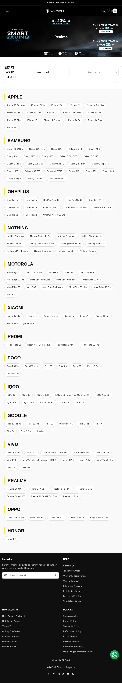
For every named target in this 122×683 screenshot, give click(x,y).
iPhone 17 (75, 105)
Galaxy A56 (94, 149)
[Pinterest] (49, 674)
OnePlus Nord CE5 (52, 200)
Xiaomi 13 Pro (102, 316)
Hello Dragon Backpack (13, 616)
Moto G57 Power (34, 272)
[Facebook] (54, 674)
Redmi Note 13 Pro (66, 345)
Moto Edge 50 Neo (92, 280)
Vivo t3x (26, 467)
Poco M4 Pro (13, 373)
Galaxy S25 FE (75, 149)
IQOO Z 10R (43, 395)
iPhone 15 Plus (14, 120)
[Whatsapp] (73, 674)
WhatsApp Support (72, 601)
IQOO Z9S (29, 402)
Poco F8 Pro (13, 366)
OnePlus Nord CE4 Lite (76, 207)
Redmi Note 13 (14, 345)
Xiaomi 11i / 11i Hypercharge (20, 323)
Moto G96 (69, 272)
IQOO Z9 (64, 402)
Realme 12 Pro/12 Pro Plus (44, 496)
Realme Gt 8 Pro (15, 489)
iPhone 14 (11, 127)
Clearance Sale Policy (73, 646)
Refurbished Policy (72, 631)
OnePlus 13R (13, 207)
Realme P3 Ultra (84, 489)
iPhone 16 (52, 112)
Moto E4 (11, 294)
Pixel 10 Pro (33, 424)
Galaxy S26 (56, 149)
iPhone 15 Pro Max (72, 112)
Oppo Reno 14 (57, 517)
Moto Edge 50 (13, 287)
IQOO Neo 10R (103, 395)
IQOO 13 (26, 395)
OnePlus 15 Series (10, 636)
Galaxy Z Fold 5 (35, 178)
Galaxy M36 (47, 156)
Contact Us (68, 565)
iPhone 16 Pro (13, 112)
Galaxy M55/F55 (32, 171)
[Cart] (114, 11)
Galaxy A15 (74, 171)
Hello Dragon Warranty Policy (78, 651)
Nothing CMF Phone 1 (17, 251)
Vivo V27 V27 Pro (105, 460)
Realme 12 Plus (70, 496)
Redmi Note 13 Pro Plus (38, 345)
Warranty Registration (74, 575)
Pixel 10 (49, 424)
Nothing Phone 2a (42, 251)
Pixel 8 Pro (26, 431)
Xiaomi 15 (69, 316)
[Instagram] (58, 674)
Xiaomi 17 (32, 316)
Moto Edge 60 (87, 272)
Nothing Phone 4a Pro (40, 236)
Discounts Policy (71, 641)
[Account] (109, 11)
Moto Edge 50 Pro (102, 287)
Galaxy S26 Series (11, 631)
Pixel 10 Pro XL (14, 424)
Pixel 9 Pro (84, 424)
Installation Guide (71, 591)
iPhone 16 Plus (34, 112)
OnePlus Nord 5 (75, 200)
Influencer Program (72, 585)
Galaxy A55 (91, 171)
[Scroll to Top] (116, 666)
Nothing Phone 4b (15, 236)
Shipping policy (70, 616)
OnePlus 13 (31, 207)
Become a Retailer (72, 596)
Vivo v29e (11, 467)
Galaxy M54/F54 (57, 178)
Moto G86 (53, 272)
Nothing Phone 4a (66, 236)
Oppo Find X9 (36, 517)
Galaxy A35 (108, 171)
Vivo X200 (11, 460)
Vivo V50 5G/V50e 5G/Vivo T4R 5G (39, 460)
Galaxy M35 (12, 171)
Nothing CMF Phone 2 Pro (41, 243)
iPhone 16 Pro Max (95, 105)
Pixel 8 (40, 431)
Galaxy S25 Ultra (35, 164)
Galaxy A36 (12, 156)
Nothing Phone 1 (88, 251)
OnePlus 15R (13, 200)
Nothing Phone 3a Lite (91, 236)
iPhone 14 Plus (95, 120)
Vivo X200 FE (102, 452)
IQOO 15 (11, 395)
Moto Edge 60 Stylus (40, 280)
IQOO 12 (79, 402)
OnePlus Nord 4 (50, 207)
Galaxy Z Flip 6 (99, 164)
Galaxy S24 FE (57, 164)
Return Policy (69, 621)
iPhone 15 (32, 120)
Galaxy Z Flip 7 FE (68, 156)
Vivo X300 (31, 452)
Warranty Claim (71, 580)
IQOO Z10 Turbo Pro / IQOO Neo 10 (72, 395)
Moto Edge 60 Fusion (66, 280)
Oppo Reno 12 (77, 517)
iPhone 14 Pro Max (52, 120)
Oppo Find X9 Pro (15, 517)
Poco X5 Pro (93, 366)
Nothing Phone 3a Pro (70, 243)
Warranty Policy (71, 626)
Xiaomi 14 (85, 316)
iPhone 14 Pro (74, 120)
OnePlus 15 (31, 200)
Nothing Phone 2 (65, 251)
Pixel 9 (99, 424)
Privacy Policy (70, 636)
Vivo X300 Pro (13, 452)
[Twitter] (63, 674)
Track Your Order (71, 570)
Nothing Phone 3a (96, 243)
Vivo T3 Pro (68, 460)
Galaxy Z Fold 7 (90, 156)
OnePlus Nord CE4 (102, 207)
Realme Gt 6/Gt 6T (16, 496)
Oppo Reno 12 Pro (99, 517)
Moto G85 (31, 287)
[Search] (103, 11)
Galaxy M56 (29, 156)
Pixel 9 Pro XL (66, 424)
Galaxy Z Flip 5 (14, 178)
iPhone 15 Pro (94, 112)
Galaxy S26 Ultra (15, 149)
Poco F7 (48, 366)
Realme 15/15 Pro (62, 489)
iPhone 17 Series (9, 641)
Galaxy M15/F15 (54, 171)
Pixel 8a (10, 431)
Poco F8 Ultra (31, 366)
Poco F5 (77, 366)
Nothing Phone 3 (15, 243)
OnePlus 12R (13, 215)
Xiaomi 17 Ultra (14, 316)
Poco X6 (63, 366)
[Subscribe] (55, 575)
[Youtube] (68, 674)
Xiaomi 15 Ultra (51, 316)
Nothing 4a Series (10, 621)
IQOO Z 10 (12, 402)
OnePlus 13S (95, 200)
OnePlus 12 (31, 215)
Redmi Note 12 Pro (90, 345)
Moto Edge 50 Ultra (78, 287)
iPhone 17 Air (57, 105)
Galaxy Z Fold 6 (78, 164)
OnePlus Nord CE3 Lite (54, 215)
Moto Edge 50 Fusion (52, 287)
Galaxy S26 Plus (37, 149)
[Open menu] (7, 10)
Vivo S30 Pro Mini (81, 452)
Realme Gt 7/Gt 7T (38, 489)
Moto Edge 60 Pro (15, 280)
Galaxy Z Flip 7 (14, 164)
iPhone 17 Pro (38, 105)
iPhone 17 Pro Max (16, 105)
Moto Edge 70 (13, 272)
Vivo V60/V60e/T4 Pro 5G (55, 452)
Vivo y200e (85, 460)
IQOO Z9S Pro (47, 402)
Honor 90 (11, 539)
